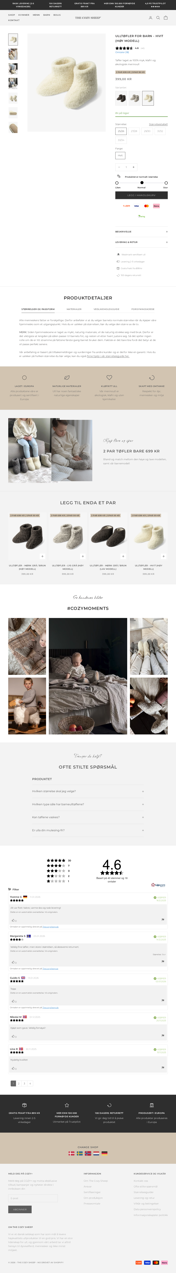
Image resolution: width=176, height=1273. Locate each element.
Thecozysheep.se (50, 968)
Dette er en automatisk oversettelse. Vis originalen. (34, 912)
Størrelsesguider (144, 1192)
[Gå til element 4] (13, 83)
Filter (15, 889)
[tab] (37, 310)
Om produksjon (93, 1197)
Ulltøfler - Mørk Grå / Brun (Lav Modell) (108, 567)
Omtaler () (122, 52)
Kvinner (23, 15)
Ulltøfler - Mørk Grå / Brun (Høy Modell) (27, 567)
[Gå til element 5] (13, 98)
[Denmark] (71, 1153)
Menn (36, 15)
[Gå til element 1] (13, 39)
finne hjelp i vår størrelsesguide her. (108, 356)
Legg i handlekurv (142, 195)
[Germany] (104, 1153)
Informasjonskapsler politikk (151, 1215)
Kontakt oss (141, 1180)
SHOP (11, 15)
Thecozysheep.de (50, 927)
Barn (46, 15)
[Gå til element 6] (13, 113)
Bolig (57, 15)
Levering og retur (144, 1197)
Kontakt (13, 20)
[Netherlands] (96, 1153)
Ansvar (88, 1186)
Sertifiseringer (92, 1192)
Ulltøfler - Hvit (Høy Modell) (148, 567)
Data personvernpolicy (147, 1209)
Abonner (20, 1209)
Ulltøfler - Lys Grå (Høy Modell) (68, 567)
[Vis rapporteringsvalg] (163, 920)
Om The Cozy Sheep (96, 1180)
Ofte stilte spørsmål (146, 1186)
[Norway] (88, 1153)
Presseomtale (92, 1203)
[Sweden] (80, 1153)
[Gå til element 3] (13, 69)
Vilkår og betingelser (146, 1203)
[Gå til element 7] (13, 127)
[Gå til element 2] (13, 54)
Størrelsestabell (158, 124)
